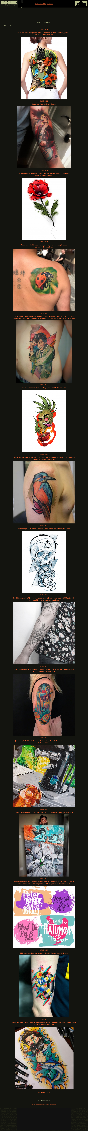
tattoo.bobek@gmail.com (44, 4)
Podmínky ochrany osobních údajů (44, 1105)
